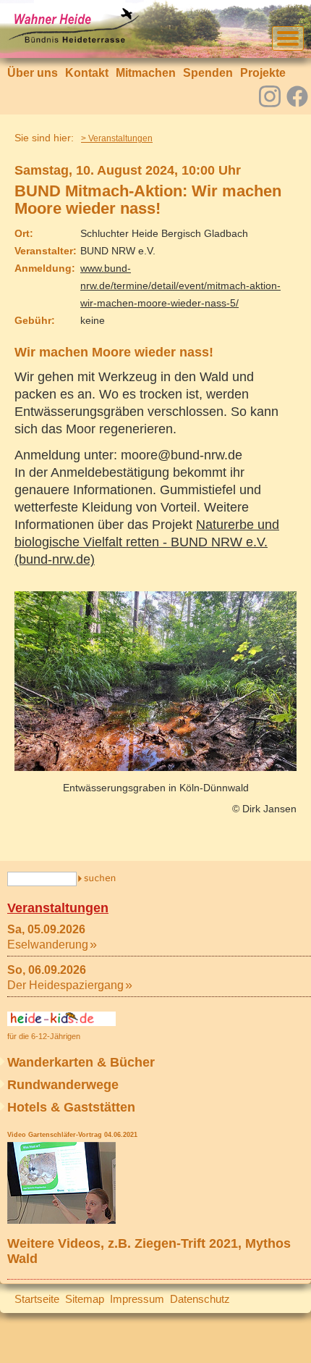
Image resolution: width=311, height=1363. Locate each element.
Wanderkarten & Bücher (81, 1062)
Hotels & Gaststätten (71, 1107)
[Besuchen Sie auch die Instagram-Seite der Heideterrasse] (270, 95)
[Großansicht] (155, 766)
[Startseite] (73, 40)
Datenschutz (200, 1299)
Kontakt (86, 73)
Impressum (137, 1299)
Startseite (36, 1299)
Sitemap (84, 1299)
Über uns (32, 73)
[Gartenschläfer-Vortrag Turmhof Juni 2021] (61, 1219)
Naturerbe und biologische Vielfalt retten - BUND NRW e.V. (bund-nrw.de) (146, 542)
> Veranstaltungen (117, 138)
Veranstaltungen (57, 908)
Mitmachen (146, 73)
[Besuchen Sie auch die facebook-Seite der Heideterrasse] (297, 98)
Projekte (263, 73)
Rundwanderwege (63, 1085)
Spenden (208, 73)
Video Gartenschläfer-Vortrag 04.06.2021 (72, 1134)
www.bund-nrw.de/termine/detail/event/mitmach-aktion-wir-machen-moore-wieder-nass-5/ (180, 285)
